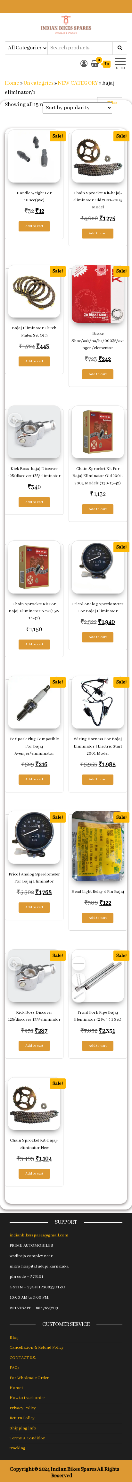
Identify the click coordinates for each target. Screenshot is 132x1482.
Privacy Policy (23, 1408)
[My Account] (83, 64)
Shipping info (23, 1428)
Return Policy (22, 1418)
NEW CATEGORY (78, 83)
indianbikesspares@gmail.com (39, 1235)
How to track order (27, 1398)
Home (12, 83)
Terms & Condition (27, 1438)
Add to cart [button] (34, 226)
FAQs (15, 1367)
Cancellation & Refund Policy (37, 1347)
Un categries (38, 83)
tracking (17, 1448)
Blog (14, 1337)
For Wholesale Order (29, 1378)
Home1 (16, 1388)
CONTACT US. (23, 1358)
